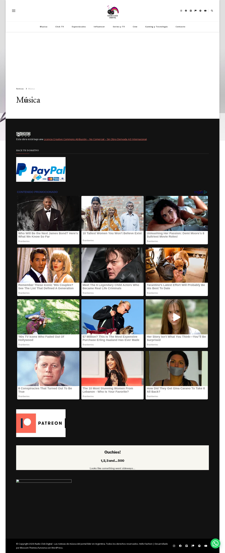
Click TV (59, 26)
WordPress (57, 547)
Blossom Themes (28, 547)
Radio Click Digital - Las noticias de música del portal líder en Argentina (70, 543)
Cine (135, 26)
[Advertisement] (112, 58)
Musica (43, 26)
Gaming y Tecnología (156, 26)
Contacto (180, 26)
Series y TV (119, 26)
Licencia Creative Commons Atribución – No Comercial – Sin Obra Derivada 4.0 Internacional (95, 139)
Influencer (99, 26)
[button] (215, 543)
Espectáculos (79, 26)
